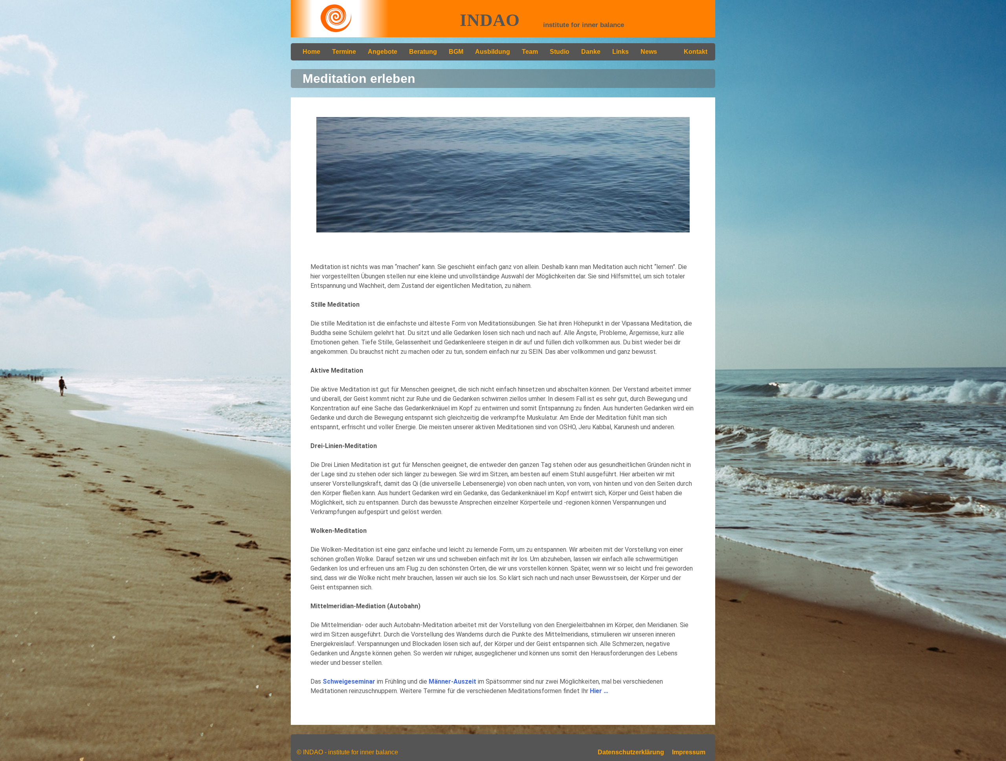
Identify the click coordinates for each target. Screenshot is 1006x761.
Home (311, 51)
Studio (559, 51)
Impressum (688, 752)
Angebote (382, 51)
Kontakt (695, 51)
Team (530, 51)
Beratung (423, 51)
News (649, 51)
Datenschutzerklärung (631, 752)
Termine (344, 51)
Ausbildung (492, 51)
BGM (456, 51)
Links (620, 51)
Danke (590, 51)
